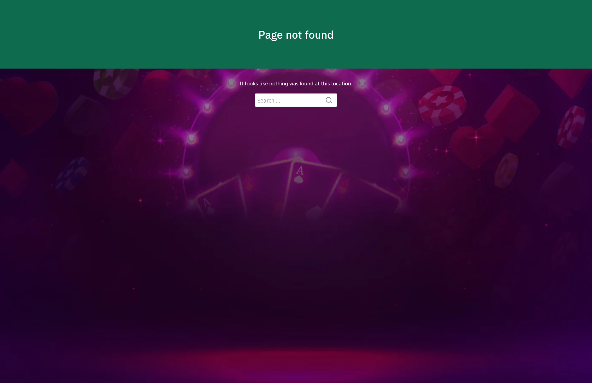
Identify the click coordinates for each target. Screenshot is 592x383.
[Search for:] (296, 100)
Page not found (296, 34)
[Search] (330, 100)
